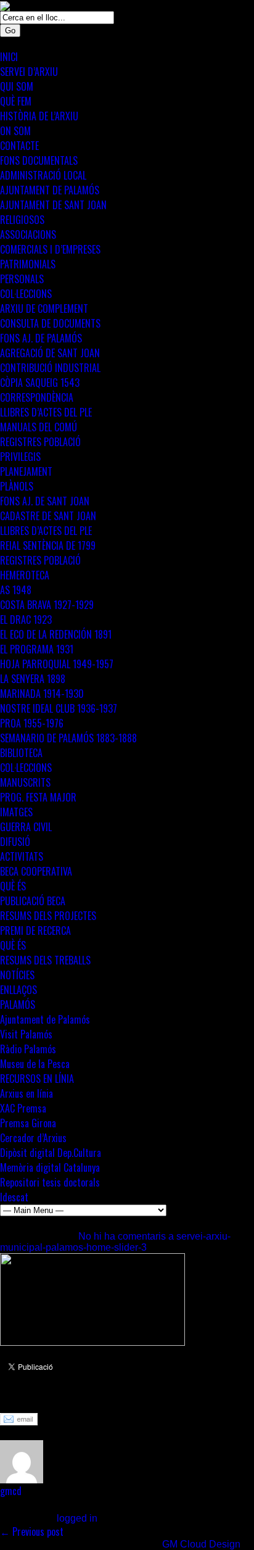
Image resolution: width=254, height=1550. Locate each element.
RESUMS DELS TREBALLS (45, 960)
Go (10, 30)
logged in (77, 1518)
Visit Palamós (26, 1034)
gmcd (11, 1490)
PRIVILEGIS (20, 456)
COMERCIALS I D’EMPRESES (50, 249)
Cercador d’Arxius (33, 1137)
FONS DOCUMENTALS (39, 160)
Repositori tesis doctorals (50, 1182)
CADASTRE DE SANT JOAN (48, 515)
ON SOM (15, 130)
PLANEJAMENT (26, 471)
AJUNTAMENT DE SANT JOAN (53, 204)
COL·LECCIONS (26, 293)
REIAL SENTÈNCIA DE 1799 (48, 545)
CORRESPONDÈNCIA (36, 397)
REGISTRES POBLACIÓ (40, 441)
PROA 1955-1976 (31, 723)
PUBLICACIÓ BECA (32, 900)
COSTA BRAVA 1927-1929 (47, 604)
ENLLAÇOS (18, 989)
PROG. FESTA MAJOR (38, 797)
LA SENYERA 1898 (32, 678)
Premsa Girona (28, 1123)
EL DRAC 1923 (26, 619)
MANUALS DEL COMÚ (38, 427)
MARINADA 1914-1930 (42, 693)
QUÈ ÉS (13, 886)
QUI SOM (16, 86)
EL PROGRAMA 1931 (36, 649)
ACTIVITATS (21, 856)
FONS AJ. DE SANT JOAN (44, 501)
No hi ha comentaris (115, 1242)
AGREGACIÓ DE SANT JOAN (50, 353)
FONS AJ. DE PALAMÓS (41, 338)
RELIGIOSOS (22, 219)
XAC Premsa (23, 1108)
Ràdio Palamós (28, 1049)
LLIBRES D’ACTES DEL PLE (46, 412)
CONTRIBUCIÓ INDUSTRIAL (50, 367)
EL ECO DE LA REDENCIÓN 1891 (56, 634)
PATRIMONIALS (27, 264)
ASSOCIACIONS (28, 234)
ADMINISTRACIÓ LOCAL (43, 175)
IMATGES (16, 812)
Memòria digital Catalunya (50, 1167)
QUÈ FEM (15, 101)
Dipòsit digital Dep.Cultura (50, 1152)
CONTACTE (19, 145)
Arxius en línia (26, 1093)
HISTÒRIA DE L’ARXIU (39, 116)
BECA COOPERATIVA (36, 871)
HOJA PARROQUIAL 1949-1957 (56, 664)
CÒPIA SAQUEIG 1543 (40, 382)
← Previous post (31, 1531)
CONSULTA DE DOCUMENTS (50, 323)
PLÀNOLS (16, 486)
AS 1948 (15, 589)
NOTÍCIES (17, 975)
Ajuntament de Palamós (45, 1019)
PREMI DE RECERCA (35, 930)
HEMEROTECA (24, 575)
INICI (9, 56)
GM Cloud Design (201, 1544)
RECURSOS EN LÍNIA (37, 1078)
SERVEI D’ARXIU (29, 71)
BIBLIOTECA (21, 752)
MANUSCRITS (25, 782)
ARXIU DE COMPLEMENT (44, 308)
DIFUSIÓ (15, 841)
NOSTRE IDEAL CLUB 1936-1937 (58, 708)
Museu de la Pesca (35, 1063)
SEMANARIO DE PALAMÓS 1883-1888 (68, 738)
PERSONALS (22, 278)
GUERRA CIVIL (26, 826)
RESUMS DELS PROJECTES (48, 915)
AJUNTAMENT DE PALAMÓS (49, 190)
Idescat (14, 1197)
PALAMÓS (17, 1004)
